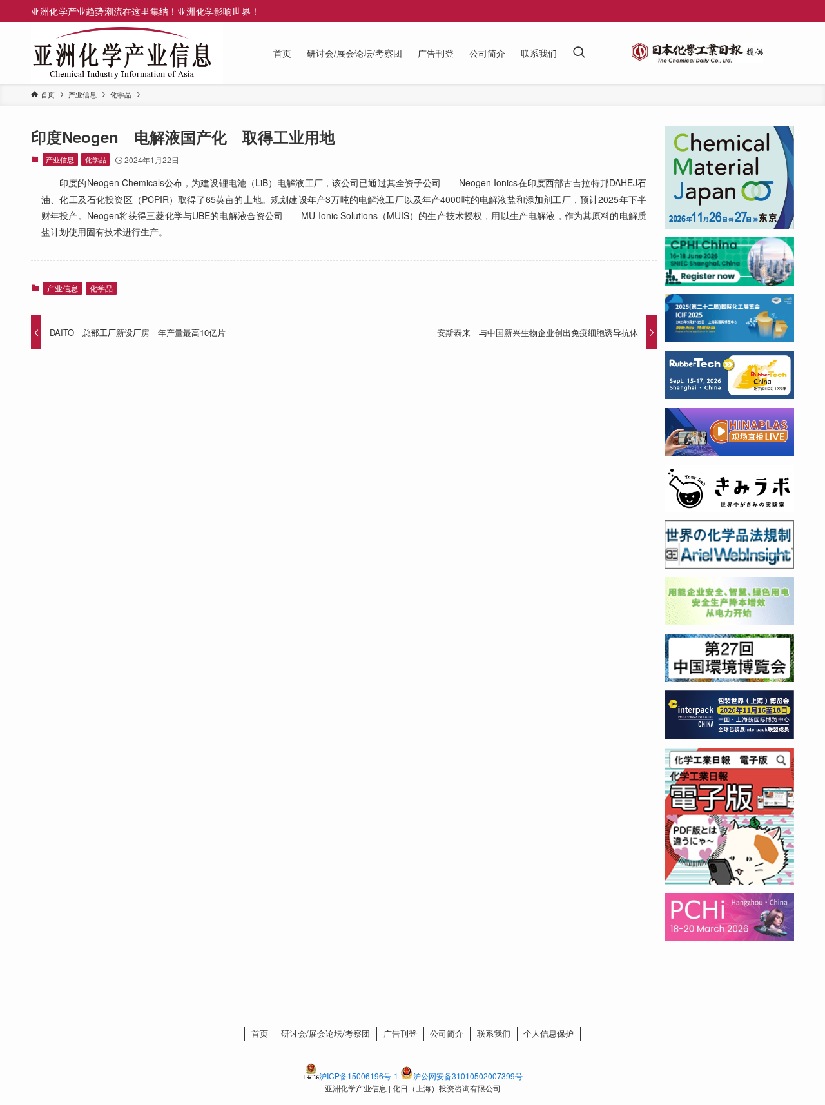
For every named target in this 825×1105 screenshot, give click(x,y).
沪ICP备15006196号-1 (358, 1075)
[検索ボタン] (579, 53)
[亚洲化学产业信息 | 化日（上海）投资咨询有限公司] (122, 53)
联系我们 (493, 1033)
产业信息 (60, 159)
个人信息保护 (548, 1033)
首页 (259, 1033)
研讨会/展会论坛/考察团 (325, 1033)
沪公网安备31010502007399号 (468, 1075)
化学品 (95, 159)
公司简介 (446, 1033)
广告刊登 (400, 1033)
